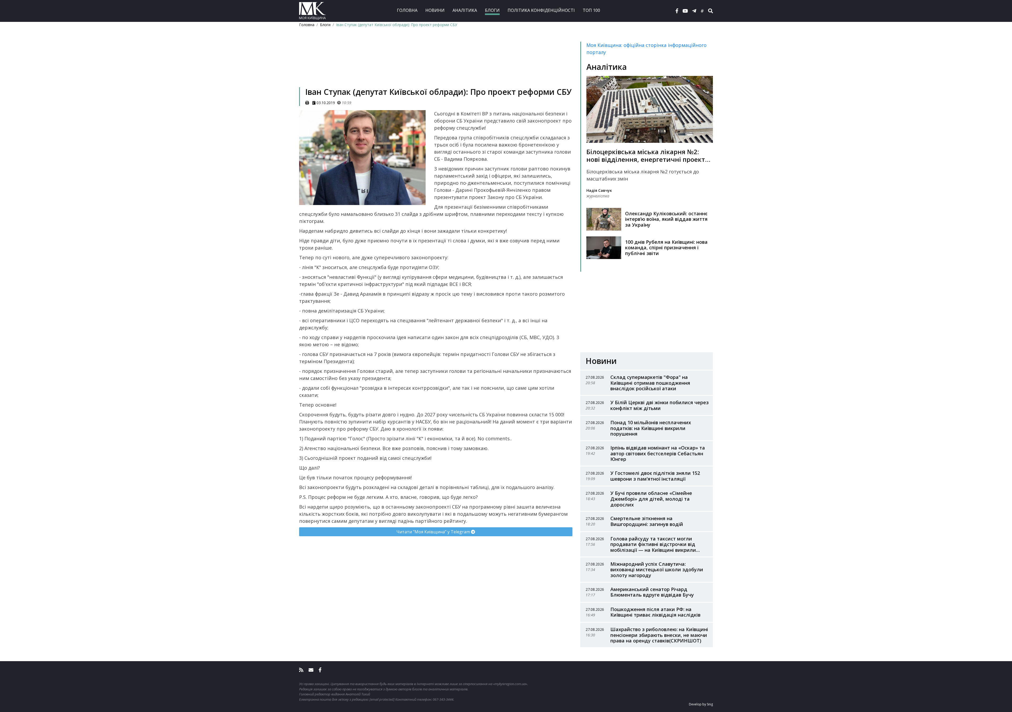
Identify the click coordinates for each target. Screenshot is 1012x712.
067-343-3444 (443, 699)
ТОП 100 (591, 10)
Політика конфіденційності (541, 10)
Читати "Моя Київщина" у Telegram (433, 532)
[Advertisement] (436, 65)
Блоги (492, 10)
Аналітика (465, 10)
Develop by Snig (701, 704)
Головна (407, 10)
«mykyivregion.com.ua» (510, 683)
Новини (435, 10)
